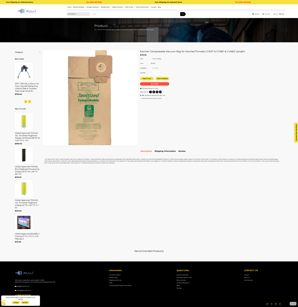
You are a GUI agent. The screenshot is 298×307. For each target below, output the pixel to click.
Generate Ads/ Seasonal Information (120, 285)
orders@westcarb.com (23, 290)
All (95, 29)
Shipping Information (165, 151)
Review (182, 151)
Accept (16, 302)
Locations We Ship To (183, 283)
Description (146, 151)
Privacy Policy (113, 277)
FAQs (110, 283)
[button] (29, 101)
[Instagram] (280, 304)
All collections (248, 280)
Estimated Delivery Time (184, 277)
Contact (246, 275)
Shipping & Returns (115, 280)
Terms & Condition (115, 275)
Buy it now (154, 84)
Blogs (178, 285)
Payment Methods (182, 275)
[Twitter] (267, 304)
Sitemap (179, 288)
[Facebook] (271, 304)
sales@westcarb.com (22, 286)
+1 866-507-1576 (23, 295)
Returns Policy (181, 280)
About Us (247, 277)
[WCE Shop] (27, 11)
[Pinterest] (275, 304)
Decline (25, 302)
